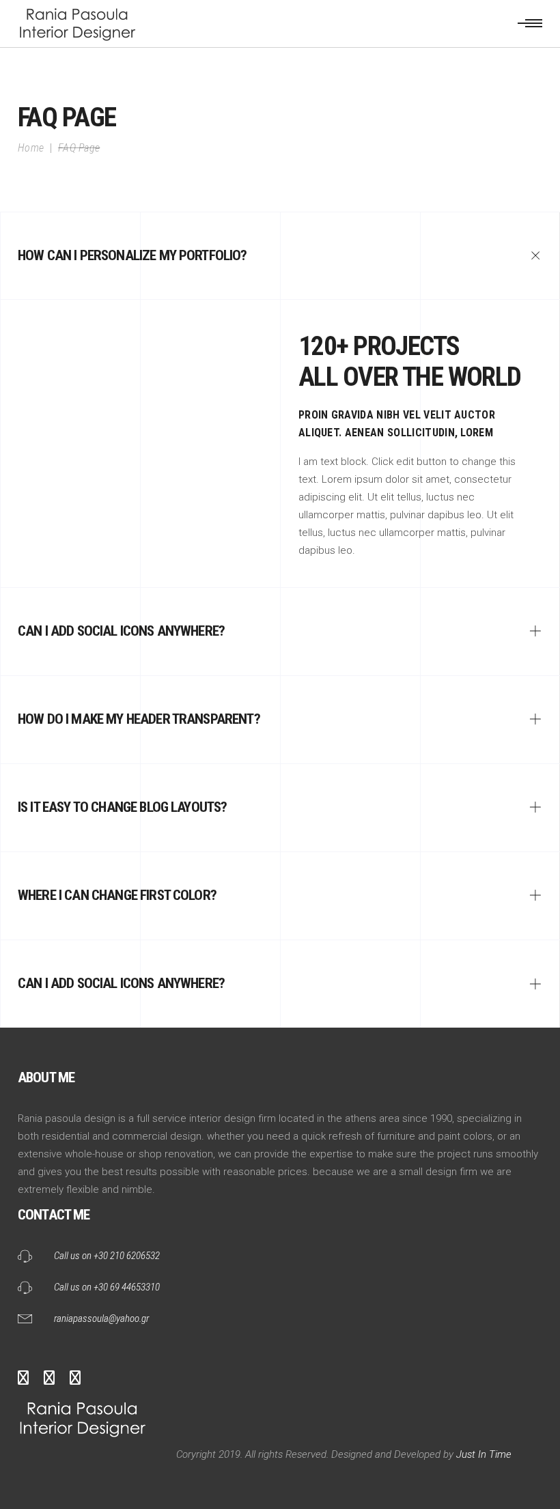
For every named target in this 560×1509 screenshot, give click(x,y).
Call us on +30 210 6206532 (107, 1256)
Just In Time (482, 1454)
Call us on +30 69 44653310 (107, 1287)
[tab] (280, 256)
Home (31, 147)
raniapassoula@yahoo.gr (101, 1318)
